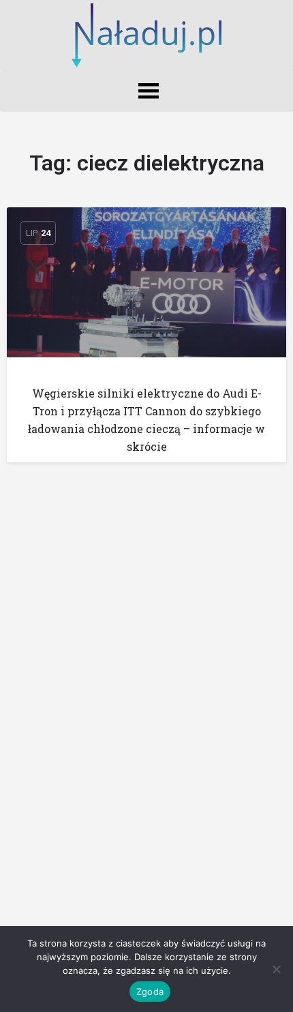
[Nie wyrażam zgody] (276, 969)
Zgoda (150, 991)
